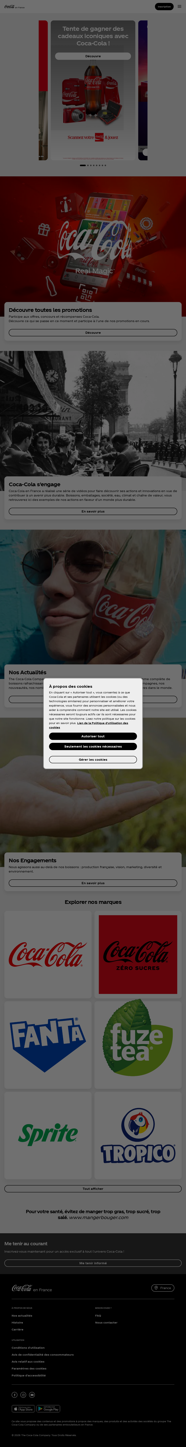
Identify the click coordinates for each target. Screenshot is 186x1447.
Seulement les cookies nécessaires (93, 746)
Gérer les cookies (93, 759)
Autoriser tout (93, 736)
